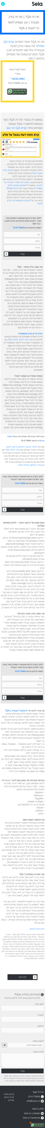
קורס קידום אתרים (9, 1099)
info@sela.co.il (33, 1100)
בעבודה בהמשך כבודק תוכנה (31, 464)
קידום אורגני (9, 1094)
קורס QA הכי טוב (16, 128)
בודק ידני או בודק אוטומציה (30, 333)
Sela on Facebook (31, 1117)
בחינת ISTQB (12, 188)
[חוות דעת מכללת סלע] (22, 144)
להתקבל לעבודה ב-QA (16, 710)
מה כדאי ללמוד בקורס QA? (20, 339)
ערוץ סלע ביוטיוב (36, 928)
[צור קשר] (3, 4)
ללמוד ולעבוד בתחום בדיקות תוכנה (21, 446)
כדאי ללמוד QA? (12, 449)
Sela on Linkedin (32, 1113)
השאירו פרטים (17, 78)
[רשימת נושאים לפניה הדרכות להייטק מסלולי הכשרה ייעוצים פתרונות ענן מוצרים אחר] (22, 1045)
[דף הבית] (38, 5)
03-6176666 (18, 227)
